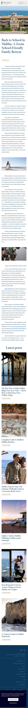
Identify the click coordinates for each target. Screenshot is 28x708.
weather (15, 197)
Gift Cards (21, 684)
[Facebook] (22, 650)
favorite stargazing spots (18, 326)
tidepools (13, 237)
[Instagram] (20, 650)
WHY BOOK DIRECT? (19, 663)
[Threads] (24, 650)
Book (21, 3)
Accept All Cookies (13, 699)
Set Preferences (13, 702)
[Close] (24, 692)
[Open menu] (26, 3)
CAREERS (22, 676)
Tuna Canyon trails (6, 277)
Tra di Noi (4, 310)
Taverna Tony (20, 308)
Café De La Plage (17, 228)
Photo (6, 265)
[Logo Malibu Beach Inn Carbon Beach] (6, 3)
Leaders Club (21, 661)
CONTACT (22, 671)
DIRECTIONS (21, 669)
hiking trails (4, 273)
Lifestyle (5, 60)
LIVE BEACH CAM (20, 674)
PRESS (23, 666)
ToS (24, 679)
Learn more (6, 398)
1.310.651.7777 (21, 653)
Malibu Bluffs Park (9, 288)
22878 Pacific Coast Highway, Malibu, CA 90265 (16, 655)
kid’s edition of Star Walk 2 (18, 328)
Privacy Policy (20, 682)
